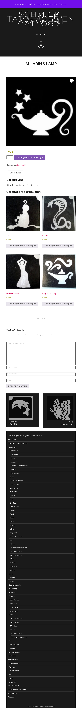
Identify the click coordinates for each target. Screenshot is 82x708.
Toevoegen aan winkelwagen (29, 157)
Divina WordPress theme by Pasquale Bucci (41, 706)
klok (10, 674)
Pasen (13, 458)
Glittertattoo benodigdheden (18, 443)
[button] (72, 81)
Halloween (15, 473)
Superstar (12, 592)
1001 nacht (21, 165)
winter (12, 529)
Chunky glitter (14, 607)
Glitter (11, 540)
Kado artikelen (13, 660)
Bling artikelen (14, 663)
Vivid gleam (14, 611)
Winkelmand (12, 693)
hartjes (12, 510)
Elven (12, 499)
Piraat (12, 514)
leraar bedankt (14, 671)
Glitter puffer (14, 559)
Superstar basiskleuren (19, 548)
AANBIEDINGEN (13, 686)
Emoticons (14, 503)
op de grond (15, 484)
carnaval (14, 462)
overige (12, 562)
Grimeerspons (14, 645)
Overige (12, 577)
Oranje (13, 469)
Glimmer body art (16, 555)
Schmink (11, 581)
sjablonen (12, 447)
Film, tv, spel (14, 507)
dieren (12, 477)
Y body (12, 544)
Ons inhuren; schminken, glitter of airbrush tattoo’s (25, 436)
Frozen (11, 678)
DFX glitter (13, 566)
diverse (12, 495)
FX (10, 641)
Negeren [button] (63, 4)
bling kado (12, 682)
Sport (12, 518)
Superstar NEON (16, 551)
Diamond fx (13, 604)
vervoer (12, 525)
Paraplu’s (12, 667)
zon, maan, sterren (16, 536)
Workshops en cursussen (17, 689)
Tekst (12, 522)
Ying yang (13, 533)
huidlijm (12, 570)
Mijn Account (12, 656)
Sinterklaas (14, 454)
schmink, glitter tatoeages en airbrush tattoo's (41, 19)
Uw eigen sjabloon (14, 652)
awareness (13, 492)
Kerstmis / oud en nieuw (19, 466)
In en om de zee (17, 480)
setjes (11, 574)
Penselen (12, 596)
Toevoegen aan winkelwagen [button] (22, 246)
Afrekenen (11, 697)
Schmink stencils (15, 585)
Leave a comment (41, 318)
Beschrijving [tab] (15, 173)
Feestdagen (14, 451)
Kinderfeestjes (13, 439)
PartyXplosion (14, 600)
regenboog (13, 589)
